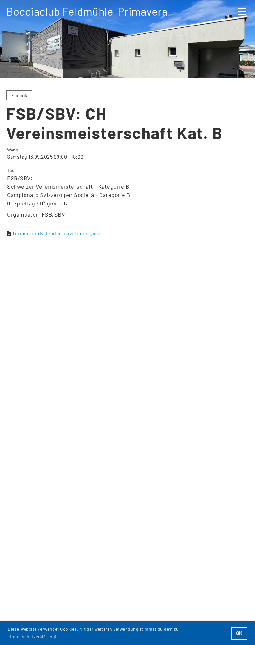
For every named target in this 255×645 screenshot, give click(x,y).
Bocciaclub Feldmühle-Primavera (87, 11)
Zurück (19, 95)
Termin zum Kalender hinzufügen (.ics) (56, 233)
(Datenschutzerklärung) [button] (32, 636)
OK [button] (239, 633)
